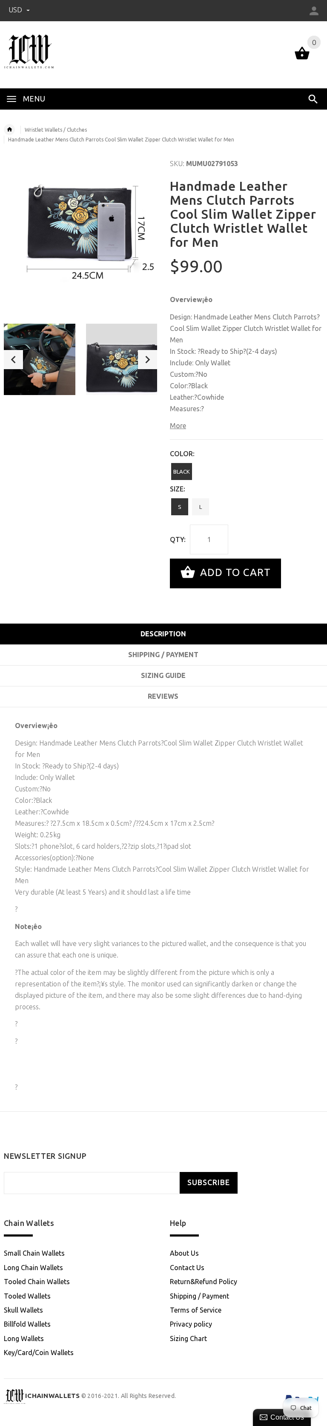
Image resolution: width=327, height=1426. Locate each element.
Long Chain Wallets (33, 1267)
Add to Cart (234, 572)
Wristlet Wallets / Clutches (56, 130)
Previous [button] (13, 359)
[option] (39, 359)
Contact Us (187, 1267)
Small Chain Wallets (34, 1253)
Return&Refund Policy (203, 1281)
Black (181, 471)
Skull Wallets (23, 1310)
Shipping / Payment (199, 1296)
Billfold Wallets (27, 1324)
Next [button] (147, 359)
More (178, 425)
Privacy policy (191, 1324)
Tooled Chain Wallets (37, 1281)
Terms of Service (195, 1310)
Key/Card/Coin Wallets (39, 1352)
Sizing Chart (188, 1338)
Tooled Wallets (27, 1296)
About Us (184, 1253)
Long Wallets (24, 1338)
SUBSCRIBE (208, 1182)
